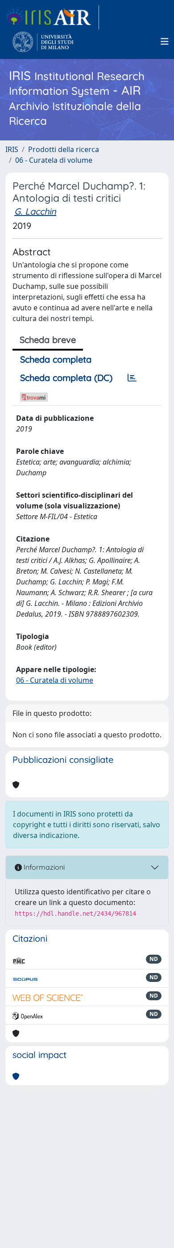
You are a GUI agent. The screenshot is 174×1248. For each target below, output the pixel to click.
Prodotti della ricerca (63, 149)
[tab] (132, 377)
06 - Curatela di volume (53, 160)
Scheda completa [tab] (55, 359)
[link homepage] (52, 17)
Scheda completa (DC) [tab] (66, 377)
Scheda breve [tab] (48, 339)
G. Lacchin (35, 211)
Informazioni (43, 867)
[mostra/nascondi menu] (165, 41)
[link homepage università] (43, 42)
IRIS (11, 149)
